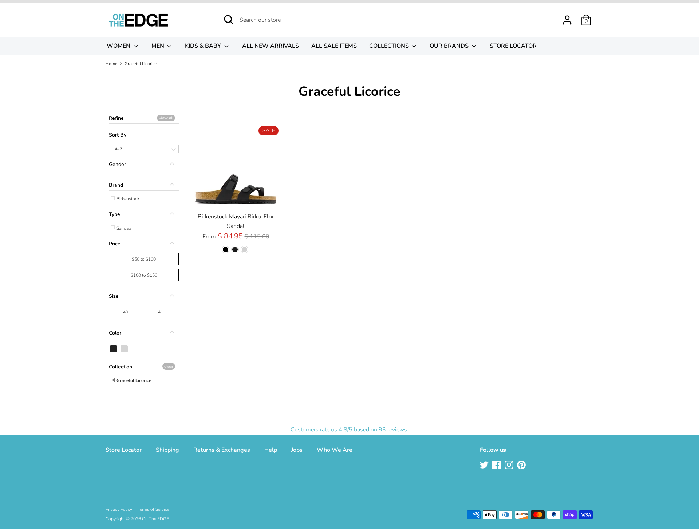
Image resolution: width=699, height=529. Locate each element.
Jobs (297, 450)
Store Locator (124, 450)
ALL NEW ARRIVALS (270, 46)
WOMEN (119, 46)
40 (125, 312)
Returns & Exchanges (221, 450)
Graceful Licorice (133, 380)
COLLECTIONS (389, 46)
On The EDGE (155, 519)
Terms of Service (153, 509)
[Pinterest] (522, 465)
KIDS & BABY (203, 46)
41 (160, 312)
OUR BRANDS (450, 46)
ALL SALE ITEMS (334, 46)
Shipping (167, 450)
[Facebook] (497, 465)
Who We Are (334, 450)
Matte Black (125, 349)
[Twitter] (485, 465)
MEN (158, 46)
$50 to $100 (144, 259)
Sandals (123, 228)
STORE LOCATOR (513, 46)
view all (166, 118)
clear (168, 366)
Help (270, 450)
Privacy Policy (119, 509)
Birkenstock (127, 199)
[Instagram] (510, 465)
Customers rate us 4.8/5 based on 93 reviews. (349, 430)
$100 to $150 (144, 275)
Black (114, 349)
